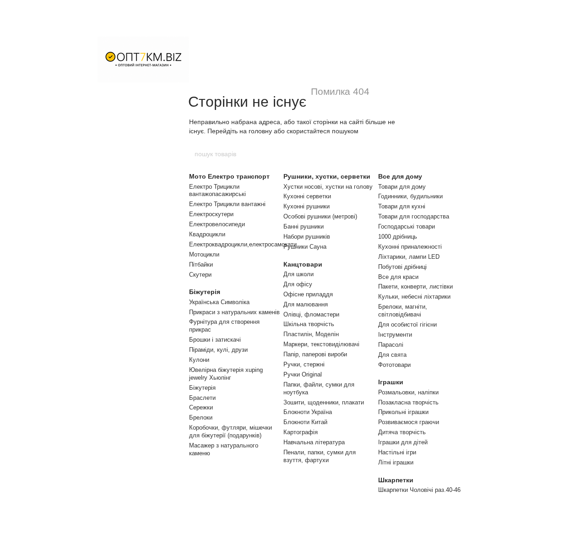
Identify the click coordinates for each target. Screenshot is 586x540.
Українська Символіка (219, 302)
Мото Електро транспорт (229, 176)
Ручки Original (302, 374)
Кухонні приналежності (410, 246)
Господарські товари (406, 226)
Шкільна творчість (308, 324)
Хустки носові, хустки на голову (328, 186)
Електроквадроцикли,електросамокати (243, 244)
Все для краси (398, 276)
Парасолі (390, 344)
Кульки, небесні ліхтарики (414, 296)
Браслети (202, 397)
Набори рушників (306, 236)
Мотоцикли (204, 254)
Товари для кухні (401, 206)
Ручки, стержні (304, 364)
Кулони (199, 359)
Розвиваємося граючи (408, 422)
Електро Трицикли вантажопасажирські (217, 190)
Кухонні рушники (306, 206)
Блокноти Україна (307, 412)
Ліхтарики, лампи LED (409, 256)
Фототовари (394, 364)
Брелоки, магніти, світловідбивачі (402, 310)
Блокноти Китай (305, 422)
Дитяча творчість (402, 432)
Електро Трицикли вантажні (227, 204)
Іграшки (390, 382)
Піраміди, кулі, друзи (218, 349)
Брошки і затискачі (215, 339)
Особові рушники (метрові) (320, 216)
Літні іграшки (395, 462)
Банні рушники (303, 226)
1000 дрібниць (397, 236)
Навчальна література (314, 442)
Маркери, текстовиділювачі (321, 344)
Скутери (200, 274)
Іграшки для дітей (403, 442)
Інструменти (395, 334)
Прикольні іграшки (403, 412)
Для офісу (297, 284)
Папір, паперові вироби (315, 354)
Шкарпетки (395, 480)
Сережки (201, 407)
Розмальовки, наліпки (408, 392)
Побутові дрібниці (402, 266)
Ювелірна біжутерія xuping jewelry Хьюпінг (226, 373)
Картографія (300, 432)
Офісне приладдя (308, 294)
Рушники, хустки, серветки (326, 176)
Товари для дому (402, 186)
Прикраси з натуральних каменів (234, 312)
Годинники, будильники (410, 196)
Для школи (298, 274)
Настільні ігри (397, 452)
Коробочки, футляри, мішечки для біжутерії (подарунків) (230, 431)
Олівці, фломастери (311, 314)
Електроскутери (211, 214)
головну (260, 131)
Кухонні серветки (307, 196)
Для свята (392, 354)
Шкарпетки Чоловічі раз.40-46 (419, 489)
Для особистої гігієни (407, 324)
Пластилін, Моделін (311, 334)
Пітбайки (201, 264)
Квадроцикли (207, 234)
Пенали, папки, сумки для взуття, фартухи (319, 456)
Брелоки (200, 417)
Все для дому (400, 176)
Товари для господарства (413, 216)
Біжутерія (204, 291)
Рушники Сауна (304, 246)
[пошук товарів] (392, 154)
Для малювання (305, 304)
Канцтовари (302, 264)
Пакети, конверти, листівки (415, 286)
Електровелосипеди (217, 224)
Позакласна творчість (408, 402)
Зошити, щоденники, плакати (323, 402)
